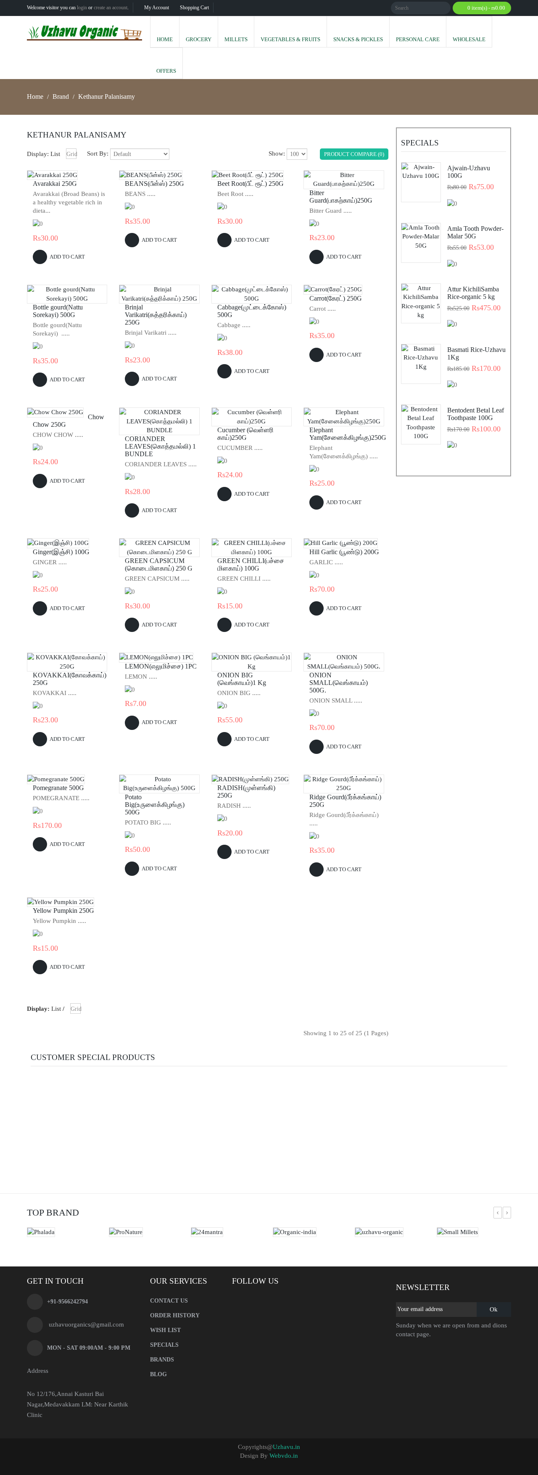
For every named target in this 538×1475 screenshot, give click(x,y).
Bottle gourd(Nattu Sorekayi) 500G (58, 311)
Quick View (52, 175)
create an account (110, 8)
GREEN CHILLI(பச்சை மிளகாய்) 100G (250, 564)
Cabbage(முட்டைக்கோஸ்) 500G (251, 311)
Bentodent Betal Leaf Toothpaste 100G (475, 414)
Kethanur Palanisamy (106, 96)
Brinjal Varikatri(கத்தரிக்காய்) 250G (156, 315)
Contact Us (169, 1301)
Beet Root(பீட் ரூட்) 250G (250, 183)
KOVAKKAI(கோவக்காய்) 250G (69, 678)
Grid (71, 154)
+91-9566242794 (67, 1301)
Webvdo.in (283, 1455)
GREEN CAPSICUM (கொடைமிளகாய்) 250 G (159, 564)
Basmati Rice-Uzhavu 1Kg (476, 353)
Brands (162, 1359)
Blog (158, 1374)
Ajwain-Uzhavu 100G (468, 171)
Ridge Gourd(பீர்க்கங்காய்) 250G (345, 800)
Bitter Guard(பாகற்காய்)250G (340, 196)
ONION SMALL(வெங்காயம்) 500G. (338, 682)
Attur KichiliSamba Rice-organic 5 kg (473, 292)
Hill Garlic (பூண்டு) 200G (344, 551)
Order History (175, 1315)
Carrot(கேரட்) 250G (335, 298)
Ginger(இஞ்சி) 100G (61, 551)
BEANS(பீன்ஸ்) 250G (154, 183)
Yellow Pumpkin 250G (63, 910)
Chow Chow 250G (68, 420)
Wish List (165, 1330)
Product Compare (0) (354, 154)
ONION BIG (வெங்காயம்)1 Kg (241, 678)
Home (35, 96)
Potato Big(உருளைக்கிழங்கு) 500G (155, 804)
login (82, 8)
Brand (61, 96)
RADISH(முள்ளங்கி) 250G (246, 791)
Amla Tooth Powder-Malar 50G (475, 232)
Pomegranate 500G (58, 787)
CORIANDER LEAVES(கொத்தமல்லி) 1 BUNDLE (160, 446)
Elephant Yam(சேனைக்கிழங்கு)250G (345, 433)
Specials (164, 1345)
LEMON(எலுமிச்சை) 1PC (161, 666)
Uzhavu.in (286, 1446)
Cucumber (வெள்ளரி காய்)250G (245, 433)
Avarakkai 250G (55, 183)
